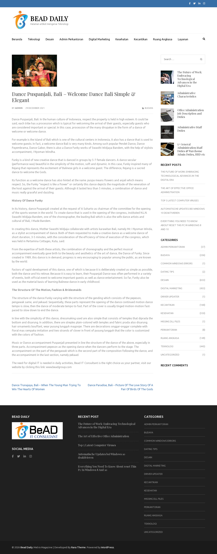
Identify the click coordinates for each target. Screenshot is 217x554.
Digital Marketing (99, 39)
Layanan (183, 39)
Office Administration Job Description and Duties (190, 113)
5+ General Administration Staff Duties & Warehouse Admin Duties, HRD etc (191, 149)
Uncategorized (170, 354)
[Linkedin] (24, 456)
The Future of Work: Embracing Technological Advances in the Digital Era (189, 78)
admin (19, 108)
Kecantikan (140, 39)
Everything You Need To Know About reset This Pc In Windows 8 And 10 (181, 225)
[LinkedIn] (199, 3)
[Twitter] (194, 3)
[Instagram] (204, 3)
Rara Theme (78, 547)
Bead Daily (49, 18)
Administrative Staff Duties (189, 128)
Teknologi (34, 39)
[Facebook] (190, 3)
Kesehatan (121, 39)
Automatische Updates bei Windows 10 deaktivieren (101, 455)
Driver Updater (170, 296)
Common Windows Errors (177, 263)
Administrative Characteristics (186, 94)
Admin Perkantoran (71, 39)
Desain (50, 39)
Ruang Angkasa (162, 39)
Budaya (149, 108)
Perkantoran (169, 329)
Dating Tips (167, 271)
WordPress (107, 547)
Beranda (17, 39)
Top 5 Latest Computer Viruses (180, 200)
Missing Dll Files (170, 321)
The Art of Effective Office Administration (103, 436)
